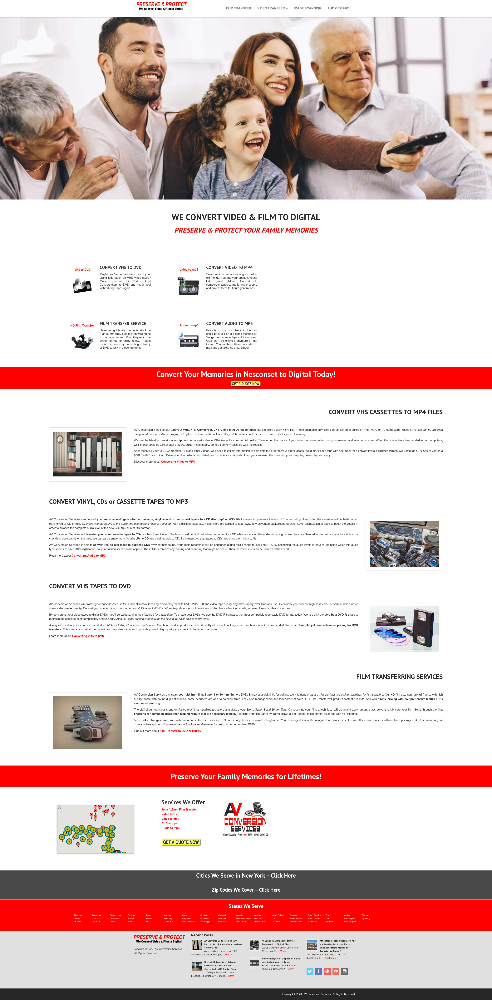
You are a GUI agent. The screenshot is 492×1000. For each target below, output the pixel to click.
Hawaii (131, 918)
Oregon (293, 915)
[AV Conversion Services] (161, 5)
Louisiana (168, 921)
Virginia (347, 915)
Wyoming (366, 918)
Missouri (222, 915)
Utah (328, 918)
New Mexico (259, 915)
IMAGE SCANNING (307, 8)
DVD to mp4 (169, 823)
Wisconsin (366, 915)
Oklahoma (276, 921)
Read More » (330, 958)
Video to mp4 (170, 818)
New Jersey (241, 921)
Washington (349, 918)
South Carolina (314, 915)
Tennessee (313, 921)
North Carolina (260, 921)
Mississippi (205, 921)
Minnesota (204, 918)
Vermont (329, 921)
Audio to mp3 (170, 828)
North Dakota (278, 915)
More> (228, 954)
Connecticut (115, 915)
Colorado (96, 921)
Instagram (344, 971)
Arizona (77, 921)
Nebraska (222, 921)
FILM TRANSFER (238, 8)
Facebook (318, 971)
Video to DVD (170, 814)
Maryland (186, 918)
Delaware (114, 918)
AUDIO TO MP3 (338, 8)
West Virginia (350, 921)
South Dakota (314, 918)
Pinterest (327, 971)
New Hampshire (243, 918)
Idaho (130, 921)
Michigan (204, 915)
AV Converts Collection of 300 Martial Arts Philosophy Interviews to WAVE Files (223, 944)
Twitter (310, 971)
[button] (70, 833)
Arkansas (96, 915)
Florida (113, 921)
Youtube (335, 971)
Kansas (167, 915)
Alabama (78, 915)
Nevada (239, 915)
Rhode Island (296, 921)
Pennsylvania (296, 918)
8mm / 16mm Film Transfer (179, 809)
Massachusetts (189, 921)
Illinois (148, 915)
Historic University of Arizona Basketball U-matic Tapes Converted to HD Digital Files (220, 965)
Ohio (274, 918)
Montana (222, 918)
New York (258, 918)
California (96, 918)
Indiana (149, 918)
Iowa (148, 921)
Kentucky (168, 918)
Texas (328, 915)
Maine (184, 915)
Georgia (131, 915)
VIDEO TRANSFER (271, 8)
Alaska (77, 918)
